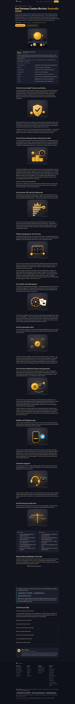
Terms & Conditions (52, 682)
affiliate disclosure (20, 61)
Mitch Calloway (25, 649)
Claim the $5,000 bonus (32, 25)
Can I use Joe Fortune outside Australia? (25, 635)
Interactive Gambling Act (52, 613)
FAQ (49, 1)
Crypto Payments (41, 669)
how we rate (39, 59)
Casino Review (18, 667)
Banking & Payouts (41, 667)
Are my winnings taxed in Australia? (24, 638)
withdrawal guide (23, 414)
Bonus (38, 1)
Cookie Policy (51, 680)
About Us (50, 667)
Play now (56, 1)
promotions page (35, 178)
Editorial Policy (51, 674)
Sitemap (50, 685)
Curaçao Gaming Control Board (46, 90)
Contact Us (51, 677)
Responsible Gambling (53, 683)
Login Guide (18, 675)
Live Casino (29, 669)
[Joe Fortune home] (19, 1)
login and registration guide (45, 456)
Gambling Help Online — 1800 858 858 (25, 593)
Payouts (46, 1)
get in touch (27, 61)
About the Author (52, 669)
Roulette (28, 672)
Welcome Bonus (19, 669)
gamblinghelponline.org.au (39, 593)
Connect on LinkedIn (52, 655)
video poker (37, 278)
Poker (28, 674)
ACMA (38, 93)
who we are (44, 59)
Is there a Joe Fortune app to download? (25, 627)
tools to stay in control (35, 560)
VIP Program (18, 672)
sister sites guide (19, 362)
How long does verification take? (23, 642)
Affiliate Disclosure (52, 675)
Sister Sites (40, 672)
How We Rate (51, 672)
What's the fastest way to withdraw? (24, 620)
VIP (43, 1)
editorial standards (51, 59)
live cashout (34, 505)
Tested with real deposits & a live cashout (39, 22)
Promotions (18, 674)
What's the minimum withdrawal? (23, 631)
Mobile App (29, 675)
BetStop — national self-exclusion (24, 595)
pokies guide (35, 276)
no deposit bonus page (47, 177)
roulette (31, 278)
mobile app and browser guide (26, 454)
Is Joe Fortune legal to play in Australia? (25, 610)
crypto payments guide (37, 413)
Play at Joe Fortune (20, 25)
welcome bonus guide (20, 177)
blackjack (27, 278)
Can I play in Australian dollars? (23, 623)
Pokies (41, 1)
